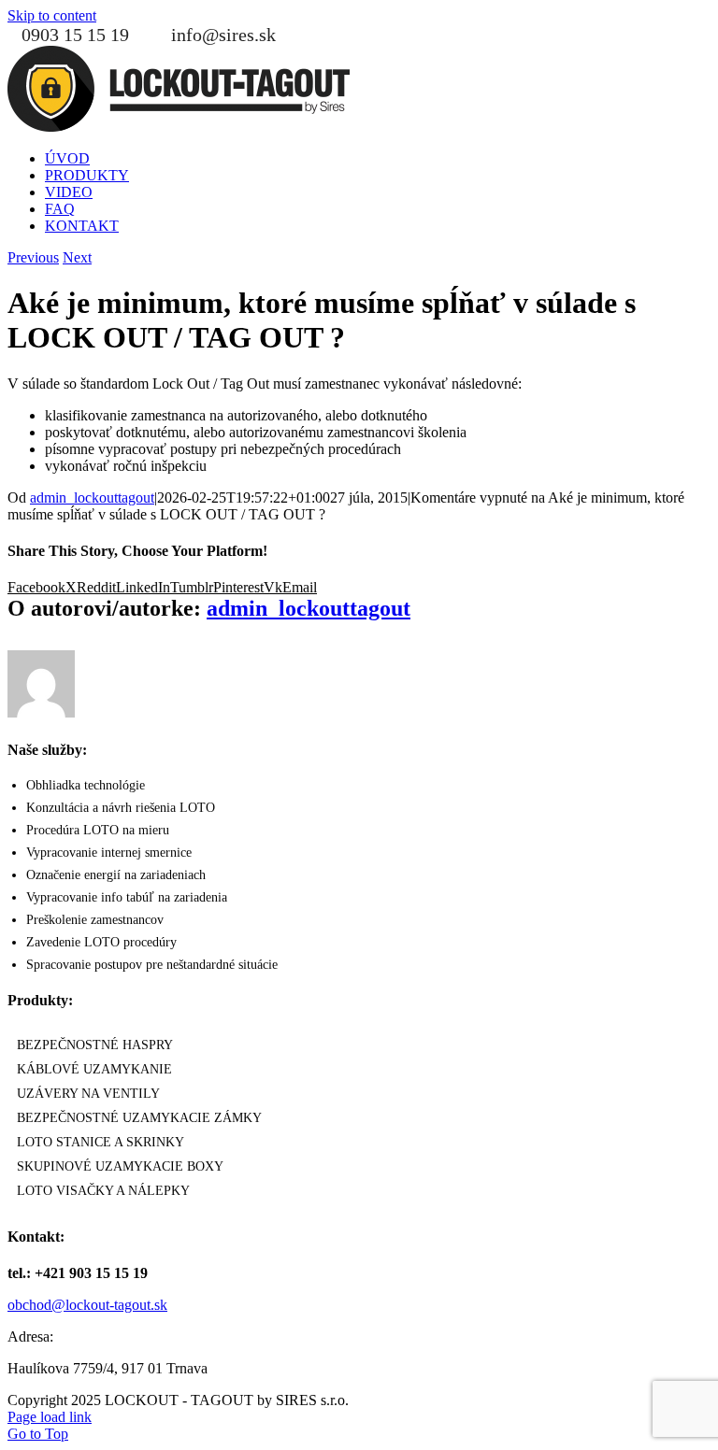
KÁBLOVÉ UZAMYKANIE (94, 1069)
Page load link (49, 1417)
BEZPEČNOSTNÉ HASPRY (95, 1045)
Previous (33, 257)
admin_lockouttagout (92, 497)
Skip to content (51, 15)
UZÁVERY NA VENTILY (88, 1094)
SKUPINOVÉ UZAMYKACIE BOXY (120, 1166)
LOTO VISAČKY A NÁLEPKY (103, 1191)
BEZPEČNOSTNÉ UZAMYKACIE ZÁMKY (139, 1118)
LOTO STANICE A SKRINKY (100, 1142)
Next (77, 257)
